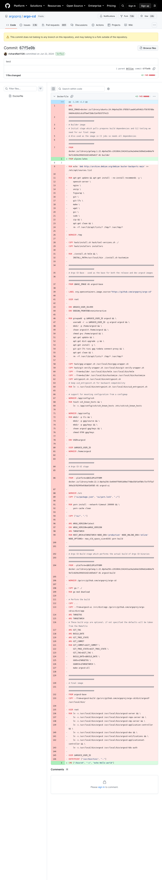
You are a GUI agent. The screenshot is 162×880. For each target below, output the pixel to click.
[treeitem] (23, 94)
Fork (129, 16)
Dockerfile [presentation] (18, 95)
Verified (60, 53)
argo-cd (30, 16)
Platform (19, 5)
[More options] (154, 96)
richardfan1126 (16, 53)
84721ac (130, 69)
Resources (54, 5)
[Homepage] (7, 5)
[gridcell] (104, 102)
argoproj (15, 16)
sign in (101, 787)
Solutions (36, 5)
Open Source (75, 5)
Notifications (109, 16)
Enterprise (94, 5)
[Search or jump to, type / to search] (122, 5)
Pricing (111, 5)
